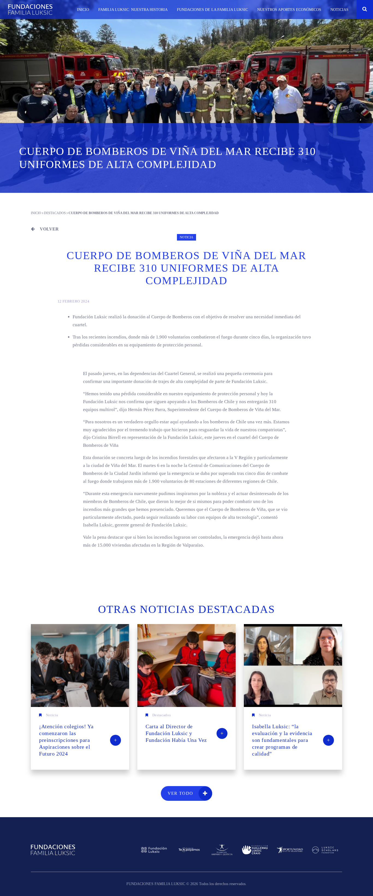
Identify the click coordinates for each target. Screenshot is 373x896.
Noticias (339, 10)
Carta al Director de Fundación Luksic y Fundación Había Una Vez (185, 733)
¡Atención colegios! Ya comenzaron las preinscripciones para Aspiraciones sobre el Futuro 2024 (78, 740)
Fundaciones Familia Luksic (30, 9)
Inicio (83, 10)
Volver (49, 229)
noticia (186, 237)
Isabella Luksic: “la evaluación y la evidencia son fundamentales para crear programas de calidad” (291, 740)
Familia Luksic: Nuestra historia (133, 10)
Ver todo (180, 793)
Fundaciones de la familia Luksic (212, 10)
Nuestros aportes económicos (289, 10)
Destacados (55, 213)
